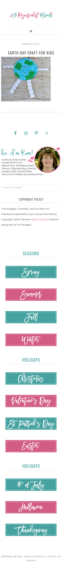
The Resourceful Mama (31, 15)
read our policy (39, 219)
